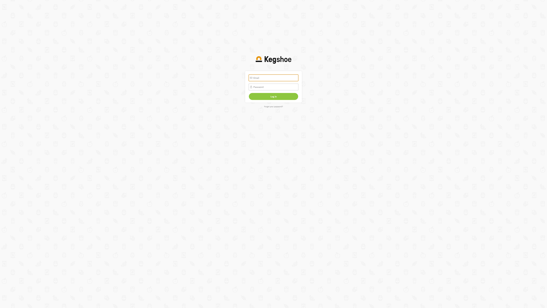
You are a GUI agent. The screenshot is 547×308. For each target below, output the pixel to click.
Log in (274, 96)
